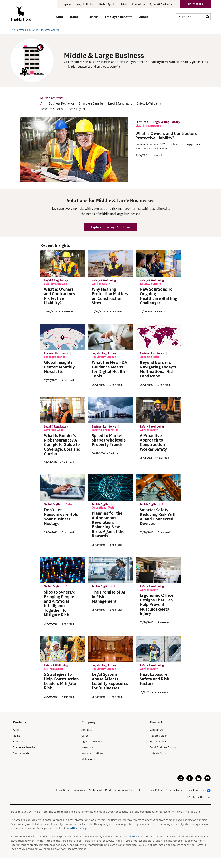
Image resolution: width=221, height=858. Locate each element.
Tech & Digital (76, 109)
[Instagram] (180, 780)
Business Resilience (61, 103)
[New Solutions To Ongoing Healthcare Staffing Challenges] (158, 263)
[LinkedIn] (198, 780)
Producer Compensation (119, 790)
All (42, 103)
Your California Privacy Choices (183, 790)
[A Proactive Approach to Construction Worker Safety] (158, 410)
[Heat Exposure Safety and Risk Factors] (158, 649)
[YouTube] (207, 780)
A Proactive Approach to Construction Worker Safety (153, 443)
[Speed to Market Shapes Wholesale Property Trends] (110, 410)
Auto (16, 729)
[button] (59, 18)
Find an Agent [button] (106, 4)
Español (67, 4)
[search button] (208, 16)
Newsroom (87, 747)
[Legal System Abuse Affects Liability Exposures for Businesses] (110, 649)
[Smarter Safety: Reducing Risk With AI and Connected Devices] (158, 487)
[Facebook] (189, 780)
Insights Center (85, 4)
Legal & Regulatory (120, 103)
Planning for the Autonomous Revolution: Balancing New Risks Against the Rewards (108, 524)
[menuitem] (63, 18)
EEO (140, 790)
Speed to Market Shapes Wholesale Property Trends (109, 440)
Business (18, 741)
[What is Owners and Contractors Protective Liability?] (62, 263)
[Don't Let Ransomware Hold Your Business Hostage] (62, 487)
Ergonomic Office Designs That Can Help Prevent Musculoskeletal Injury (156, 605)
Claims (123, 4)
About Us (87, 729)
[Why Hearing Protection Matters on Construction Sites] (110, 263)
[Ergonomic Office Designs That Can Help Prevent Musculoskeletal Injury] (158, 570)
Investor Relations (92, 753)
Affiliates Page (78, 828)
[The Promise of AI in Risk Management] (110, 570)
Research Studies (51, 109)
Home (16, 735)
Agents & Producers (161, 4)
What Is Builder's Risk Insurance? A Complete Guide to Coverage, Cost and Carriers (62, 445)
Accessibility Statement (88, 790)
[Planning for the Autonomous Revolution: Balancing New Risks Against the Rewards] (110, 487)
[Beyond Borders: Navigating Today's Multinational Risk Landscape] (158, 337)
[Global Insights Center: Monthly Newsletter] (62, 337)
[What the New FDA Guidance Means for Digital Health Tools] (110, 337)
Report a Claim (158, 735)
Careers (86, 735)
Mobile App (88, 759)
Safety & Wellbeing (149, 103)
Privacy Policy (154, 790)
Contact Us (138, 4)
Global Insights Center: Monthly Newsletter (59, 367)
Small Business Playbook (164, 747)
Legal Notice (63, 790)
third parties (136, 836)
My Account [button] (195, 4)
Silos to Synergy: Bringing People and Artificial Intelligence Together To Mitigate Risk (59, 603)
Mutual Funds (21, 753)
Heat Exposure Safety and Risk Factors (154, 679)
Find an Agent (158, 741)
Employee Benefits (91, 103)
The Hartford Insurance (24, 30)
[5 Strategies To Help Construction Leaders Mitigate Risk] (62, 649)
